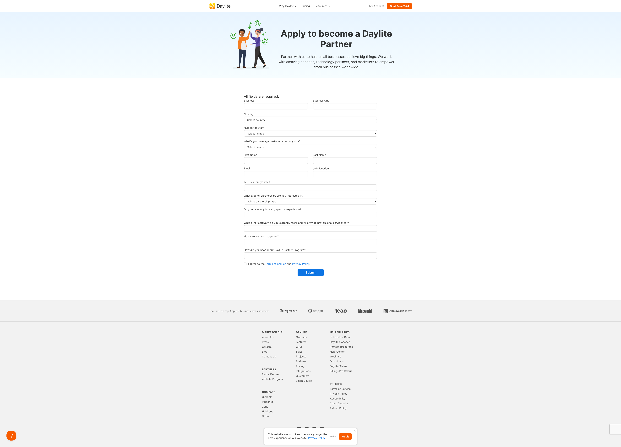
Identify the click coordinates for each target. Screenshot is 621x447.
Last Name (319, 154)
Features (301, 342)
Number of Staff (254, 127)
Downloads (337, 361)
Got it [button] (345, 436)
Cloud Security (339, 403)
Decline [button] (332, 436)
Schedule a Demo (340, 337)
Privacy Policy (338, 393)
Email (247, 168)
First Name (250, 154)
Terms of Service (275, 263)
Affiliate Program (272, 379)
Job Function (321, 168)
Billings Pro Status (341, 371)
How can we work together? (261, 236)
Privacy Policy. (301, 263)
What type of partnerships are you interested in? (273, 195)
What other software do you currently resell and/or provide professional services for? (296, 222)
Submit (311, 272)
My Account (376, 6)
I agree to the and (278, 263)
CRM (299, 346)
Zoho (265, 406)
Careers (267, 346)
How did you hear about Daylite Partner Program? (274, 250)
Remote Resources (341, 346)
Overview (301, 337)
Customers (302, 375)
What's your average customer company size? (272, 141)
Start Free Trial (399, 6)
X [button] (354, 431)
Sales (299, 351)
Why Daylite (287, 6)
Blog (264, 351)
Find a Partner (270, 374)
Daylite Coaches (340, 342)
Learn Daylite (304, 380)
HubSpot (267, 411)
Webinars (335, 356)
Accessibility (337, 398)
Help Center (337, 351)
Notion (266, 416)
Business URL (321, 100)
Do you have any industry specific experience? (272, 209)
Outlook (267, 397)
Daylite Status (338, 366)
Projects (301, 356)
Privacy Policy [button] (316, 438)
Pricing (305, 6)
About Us (267, 337)
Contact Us (269, 356)
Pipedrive (267, 401)
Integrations (303, 371)
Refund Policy (338, 408)
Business (249, 100)
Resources (321, 6)
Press (265, 342)
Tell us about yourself (257, 182)
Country (249, 114)
